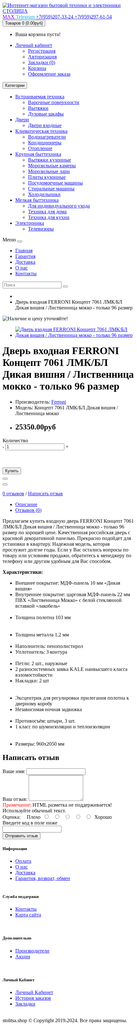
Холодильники (44, 194)
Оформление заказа (49, 74)
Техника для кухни (48, 217)
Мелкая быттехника (37, 200)
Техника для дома (47, 211)
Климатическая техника (41, 131)
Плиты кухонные (47, 177)
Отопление (40, 148)
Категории (15, 85)
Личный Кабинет (34, 992)
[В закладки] (5, 479)
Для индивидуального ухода (59, 206)
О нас (21, 867)
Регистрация (41, 51)
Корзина (37, 68)
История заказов (33, 998)
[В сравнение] (5, 484)
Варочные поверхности (53, 102)
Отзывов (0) (28, 510)
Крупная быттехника (38, 154)
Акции (22, 956)
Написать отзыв (45, 493)
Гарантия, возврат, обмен (42, 878)
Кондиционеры (44, 142)
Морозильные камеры (52, 165)
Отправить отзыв (21, 835)
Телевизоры (41, 229)
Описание (26, 504)
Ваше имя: (14, 771)
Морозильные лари (49, 171)
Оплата (23, 861)
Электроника (29, 223)
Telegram (26, 16)
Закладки (25, 1004)
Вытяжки (38, 108)
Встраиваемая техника (39, 96)
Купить (11, 470)
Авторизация (42, 56)
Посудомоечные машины (55, 183)
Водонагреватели (47, 137)
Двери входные (44, 125)
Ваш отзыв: (15, 799)
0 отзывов (13, 493)
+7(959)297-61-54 (93, 16)
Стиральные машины (51, 188)
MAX (9, 16)
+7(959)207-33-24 (55, 16)
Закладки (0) (41, 62)
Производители (32, 951)
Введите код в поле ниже (30, 822)
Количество (15, 440)
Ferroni (58, 402)
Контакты (26, 909)
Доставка (25, 872)
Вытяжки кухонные (49, 160)
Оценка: (11, 817)
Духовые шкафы (46, 114)
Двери (22, 119)
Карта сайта (28, 914)
